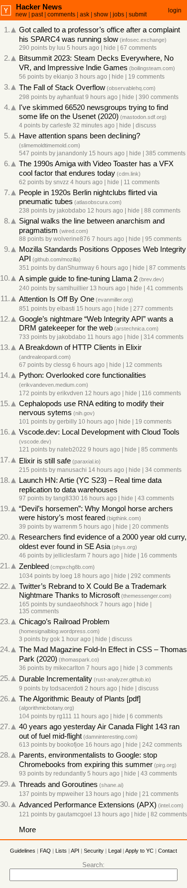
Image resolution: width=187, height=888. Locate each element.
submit (138, 14)
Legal (114, 851)
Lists (61, 851)
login (175, 10)
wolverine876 (71, 238)
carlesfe (60, 125)
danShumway (75, 267)
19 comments (146, 76)
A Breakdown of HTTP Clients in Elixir (80, 347)
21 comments (160, 793)
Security (94, 851)
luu (61, 47)
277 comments (153, 308)
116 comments (161, 393)
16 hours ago (99, 498)
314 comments (164, 336)
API (75, 851)
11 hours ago (105, 336)
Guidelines (22, 851)
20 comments (150, 526)
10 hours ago (96, 421)
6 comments (146, 716)
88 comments (162, 210)
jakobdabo (71, 210)
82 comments (169, 814)
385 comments (166, 153)
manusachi (72, 469)
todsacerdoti (66, 688)
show (101, 14)
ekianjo (63, 76)
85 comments (159, 449)
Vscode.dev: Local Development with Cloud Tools (99, 432)
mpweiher (70, 793)
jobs (118, 14)
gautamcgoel (74, 814)
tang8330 (66, 498)
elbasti (66, 308)
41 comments (165, 288)
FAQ (45, 851)
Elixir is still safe (45, 461)
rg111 (64, 716)
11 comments (142, 182)
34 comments (163, 469)
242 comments (162, 744)
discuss (146, 125)
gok (55, 639)
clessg (62, 364)
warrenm (65, 526)
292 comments (151, 575)
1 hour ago (76, 639)
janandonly (72, 153)
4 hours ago (86, 182)
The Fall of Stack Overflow (62, 88)
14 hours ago (106, 469)
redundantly (69, 773)
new (21, 14)
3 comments (156, 668)
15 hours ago (107, 153)
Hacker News (39, 6)
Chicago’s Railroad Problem (64, 622)
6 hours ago (112, 267)
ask (84, 14)
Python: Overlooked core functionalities (82, 375)
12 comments (144, 364)
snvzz (61, 182)
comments (61, 14)
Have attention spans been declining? (79, 136)
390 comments (159, 97)
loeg (66, 575)
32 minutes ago (94, 125)
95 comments (163, 238)
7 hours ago (108, 238)
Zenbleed (34, 566)
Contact (167, 851)
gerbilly (67, 421)
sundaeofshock (77, 604)
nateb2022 (71, 449)
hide (110, 47)
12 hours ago (105, 210)
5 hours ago (83, 47)
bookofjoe (70, 744)
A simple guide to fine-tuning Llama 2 (78, 279)
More (27, 830)
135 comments (39, 611)
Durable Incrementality (55, 679)
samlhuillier (72, 288)
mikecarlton (69, 668)
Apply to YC (139, 851)
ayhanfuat (70, 97)
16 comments (159, 555)
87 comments (167, 267)
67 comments (138, 47)
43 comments (156, 498)
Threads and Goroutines (58, 784)
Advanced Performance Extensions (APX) (88, 805)
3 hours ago (91, 76)
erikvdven (70, 393)
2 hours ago (101, 688)
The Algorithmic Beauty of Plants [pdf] (80, 699)
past (37, 14)
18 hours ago (92, 575)
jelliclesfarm (69, 555)
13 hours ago (108, 288)
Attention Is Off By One (56, 299)
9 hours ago (101, 97)
